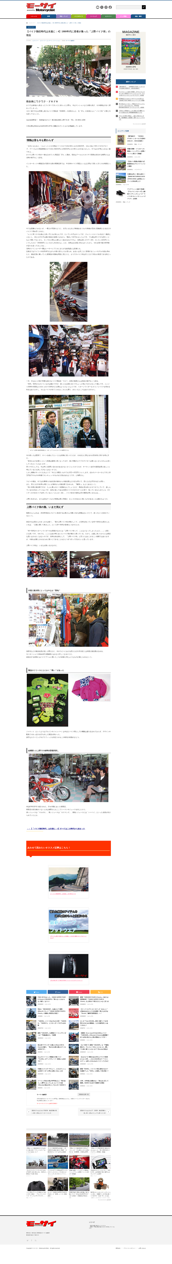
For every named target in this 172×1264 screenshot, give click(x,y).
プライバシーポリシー (129, 1248)
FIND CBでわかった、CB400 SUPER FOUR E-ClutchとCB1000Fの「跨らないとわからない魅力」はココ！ (52, 999)
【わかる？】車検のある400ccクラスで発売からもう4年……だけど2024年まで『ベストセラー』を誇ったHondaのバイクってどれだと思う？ (94, 1059)
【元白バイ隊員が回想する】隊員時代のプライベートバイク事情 (136, 164)
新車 (48, 16)
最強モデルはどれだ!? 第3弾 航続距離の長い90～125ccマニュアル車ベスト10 (92, 1112)
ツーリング (93, 16)
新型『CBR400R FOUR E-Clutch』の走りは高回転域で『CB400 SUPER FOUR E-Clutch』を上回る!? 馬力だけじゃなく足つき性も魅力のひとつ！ (94, 999)
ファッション (56, 40)
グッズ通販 (123, 16)
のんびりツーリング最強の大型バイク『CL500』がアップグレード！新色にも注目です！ (52, 1059)
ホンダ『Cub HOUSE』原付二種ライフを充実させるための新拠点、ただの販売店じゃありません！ (94, 1023)
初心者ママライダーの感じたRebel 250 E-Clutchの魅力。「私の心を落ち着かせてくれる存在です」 (52, 1047)
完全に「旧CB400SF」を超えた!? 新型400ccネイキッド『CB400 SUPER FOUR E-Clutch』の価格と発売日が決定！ (52, 1011)
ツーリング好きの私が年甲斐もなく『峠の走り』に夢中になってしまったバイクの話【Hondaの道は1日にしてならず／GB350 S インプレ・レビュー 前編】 (52, 1083)
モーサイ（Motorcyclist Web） (41, 1248)
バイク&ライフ (78, 16)
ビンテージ (50, 40)
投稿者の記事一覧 (84, 1094)
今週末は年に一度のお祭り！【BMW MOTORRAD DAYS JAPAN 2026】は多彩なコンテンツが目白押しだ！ (136, 177)
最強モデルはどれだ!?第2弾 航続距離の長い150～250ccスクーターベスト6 (44, 1112)
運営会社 (118, 1248)
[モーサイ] (41, 11)
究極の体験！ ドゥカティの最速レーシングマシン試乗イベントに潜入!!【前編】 (136, 151)
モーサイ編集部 (70, 40)
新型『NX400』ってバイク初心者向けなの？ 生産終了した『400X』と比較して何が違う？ (94, 1070)
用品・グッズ (63, 16)
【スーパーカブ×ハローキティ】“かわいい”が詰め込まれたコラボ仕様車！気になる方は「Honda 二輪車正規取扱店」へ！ (94, 1011)
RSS (35, 1240)
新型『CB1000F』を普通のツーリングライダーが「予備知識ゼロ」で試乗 (52, 1034)
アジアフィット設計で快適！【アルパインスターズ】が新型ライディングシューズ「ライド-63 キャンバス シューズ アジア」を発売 (136, 193)
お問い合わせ (142, 1248)
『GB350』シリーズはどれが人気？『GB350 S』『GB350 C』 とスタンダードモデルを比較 (52, 1023)
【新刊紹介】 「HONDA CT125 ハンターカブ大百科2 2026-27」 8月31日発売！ (136, 138)
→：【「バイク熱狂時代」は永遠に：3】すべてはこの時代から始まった (56, 829)
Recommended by (102, 1199)
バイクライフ (138, 169)
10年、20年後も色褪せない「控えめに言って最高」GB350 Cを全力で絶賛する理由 (94, 1082)
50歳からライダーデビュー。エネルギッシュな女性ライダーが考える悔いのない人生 (52, 1070)
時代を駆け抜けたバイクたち (98, 1225)
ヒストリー (108, 16)
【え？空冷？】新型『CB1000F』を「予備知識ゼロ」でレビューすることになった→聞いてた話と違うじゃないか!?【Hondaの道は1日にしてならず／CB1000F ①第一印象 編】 (94, 1047)
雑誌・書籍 (138, 16)
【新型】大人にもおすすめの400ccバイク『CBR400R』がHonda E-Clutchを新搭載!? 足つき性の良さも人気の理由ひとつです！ (94, 1035)
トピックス (34, 16)
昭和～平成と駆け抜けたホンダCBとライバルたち (102, 1227)
